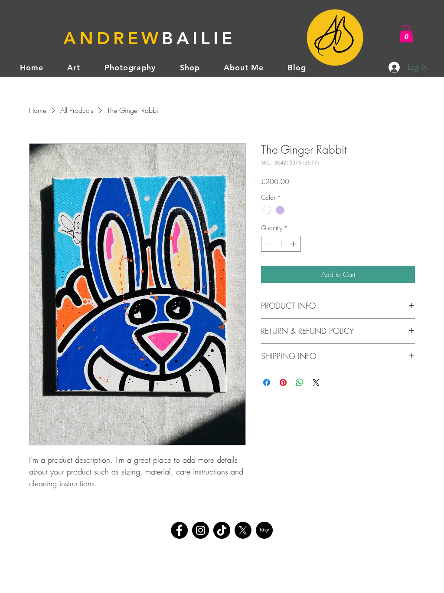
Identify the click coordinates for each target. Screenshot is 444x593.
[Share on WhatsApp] (299, 382)
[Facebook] (179, 530)
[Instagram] (200, 530)
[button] (406, 34)
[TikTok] (221, 530)
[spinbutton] (281, 243)
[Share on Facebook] (266, 382)
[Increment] (294, 243)
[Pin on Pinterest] (283, 382)
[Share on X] (316, 382)
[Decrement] (267, 243)
